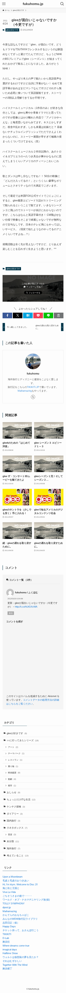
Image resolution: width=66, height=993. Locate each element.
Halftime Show (10, 953)
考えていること (18, 855)
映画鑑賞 (14, 772)
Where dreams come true (16, 945)
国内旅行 (13, 820)
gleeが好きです (12, 30)
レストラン (15, 760)
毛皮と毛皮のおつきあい (16, 880)
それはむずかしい (12, 961)
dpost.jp (7, 907)
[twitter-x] (33, 397)
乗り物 (13, 766)
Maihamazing (25, 391)
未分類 (13, 841)
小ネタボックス (17, 828)
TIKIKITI (7, 934)
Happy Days (9, 926)
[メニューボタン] (4, 4)
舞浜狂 (6, 942)
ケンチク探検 (16, 806)
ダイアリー (15, 813)
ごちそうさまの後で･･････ (17, 896)
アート (13, 747)
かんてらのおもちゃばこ (16, 915)
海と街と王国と (11, 888)
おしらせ (13, 792)
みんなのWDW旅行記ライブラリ (20, 919)
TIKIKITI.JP (33, 387)
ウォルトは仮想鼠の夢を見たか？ (21, 957)
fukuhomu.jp (33, 4)
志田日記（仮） (11, 922)
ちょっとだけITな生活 (21, 799)
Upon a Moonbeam (13, 876)
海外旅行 (13, 848)
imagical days (10, 949)
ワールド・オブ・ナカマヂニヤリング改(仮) (26, 899)
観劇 (12, 779)
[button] (7, 315)
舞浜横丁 (7, 968)
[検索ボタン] (62, 4)
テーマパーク (16, 753)
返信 (11, 613)
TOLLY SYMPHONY (14, 903)
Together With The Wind (15, 965)
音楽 (12, 834)
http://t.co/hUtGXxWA (26, 606)
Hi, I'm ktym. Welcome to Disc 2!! (20, 884)
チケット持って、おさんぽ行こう (21, 930)
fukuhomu (33, 373)
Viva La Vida (9, 892)
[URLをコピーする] (58, 315)
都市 (12, 785)
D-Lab (6, 938)
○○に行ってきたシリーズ (23, 740)
